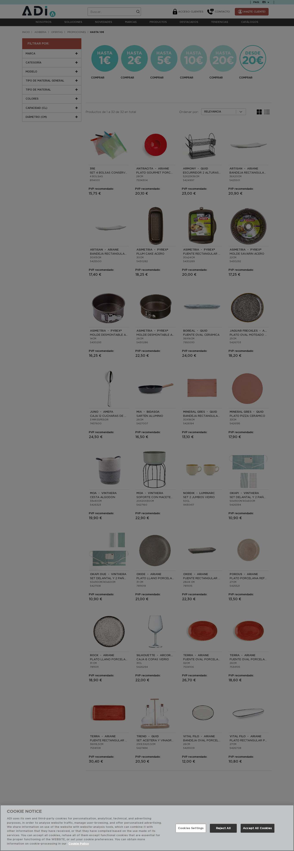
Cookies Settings (191, 828)
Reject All (223, 828)
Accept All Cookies (257, 828)
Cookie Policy (78, 843)
